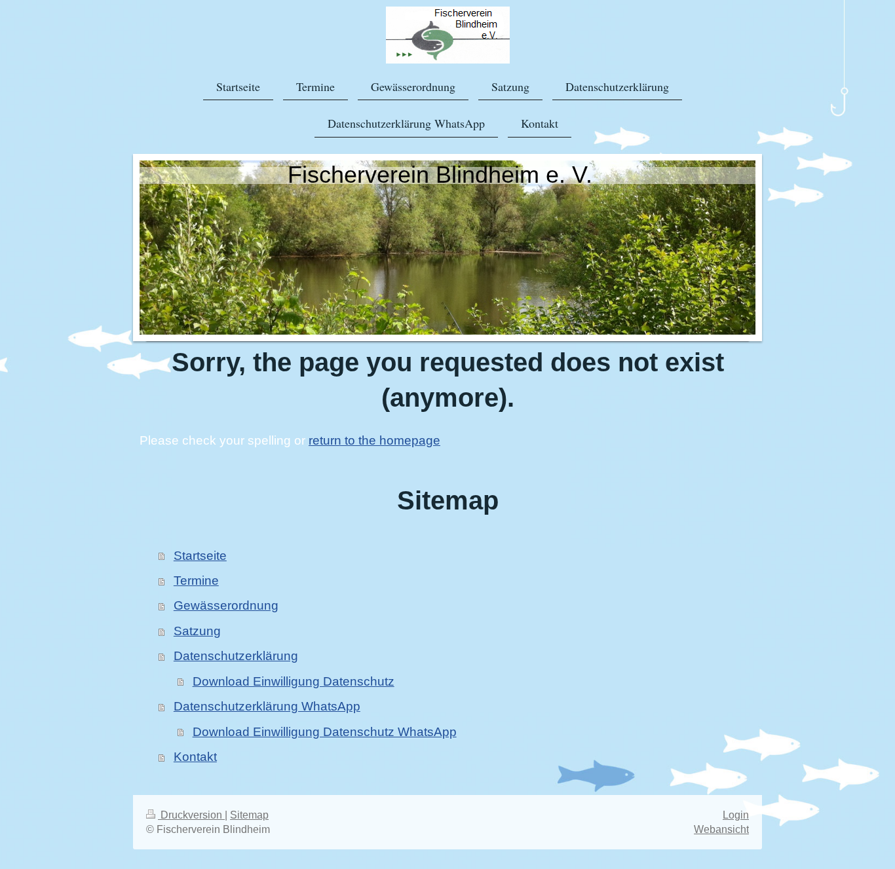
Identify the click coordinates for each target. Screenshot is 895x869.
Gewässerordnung (226, 605)
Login (736, 815)
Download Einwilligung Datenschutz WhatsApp (325, 732)
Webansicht (721, 829)
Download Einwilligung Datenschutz (293, 681)
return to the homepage (374, 440)
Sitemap (249, 815)
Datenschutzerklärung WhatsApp (267, 706)
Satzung (197, 631)
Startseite (200, 556)
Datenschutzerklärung (236, 656)
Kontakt (195, 757)
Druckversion (191, 815)
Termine (196, 580)
